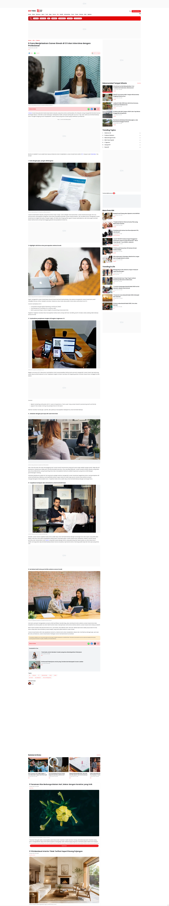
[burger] (140, 13)
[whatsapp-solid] (89, 109)
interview (93, 154)
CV (82, 154)
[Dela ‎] (29, 683)
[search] (130, 11)
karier (47, 540)
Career (30, 113)
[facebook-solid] (92, 109)
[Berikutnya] (100, 757)
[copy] (98, 109)
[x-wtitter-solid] (95, 109)
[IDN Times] (35, 11)
